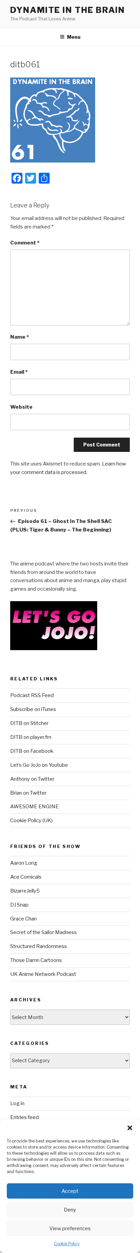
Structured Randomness (38, 946)
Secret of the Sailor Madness (43, 932)
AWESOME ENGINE (34, 806)
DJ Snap (19, 905)
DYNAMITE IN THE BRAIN (67, 10)
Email (19, 372)
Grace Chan (23, 919)
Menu (74, 37)
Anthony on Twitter (32, 779)
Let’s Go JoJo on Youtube (39, 765)
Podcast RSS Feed (32, 695)
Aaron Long (23, 863)
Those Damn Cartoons (36, 960)
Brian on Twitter (28, 793)
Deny (70, 1210)
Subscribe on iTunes (33, 709)
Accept (70, 1191)
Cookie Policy (67, 1243)
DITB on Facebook (31, 751)
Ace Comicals (25, 877)
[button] (129, 1127)
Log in (17, 1103)
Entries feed (24, 1117)
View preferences (70, 1228)
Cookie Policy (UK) (31, 820)
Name (19, 337)
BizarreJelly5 (25, 891)
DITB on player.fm (30, 737)
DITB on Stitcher (29, 723)
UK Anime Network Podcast (43, 974)
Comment (24, 243)
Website (21, 407)
